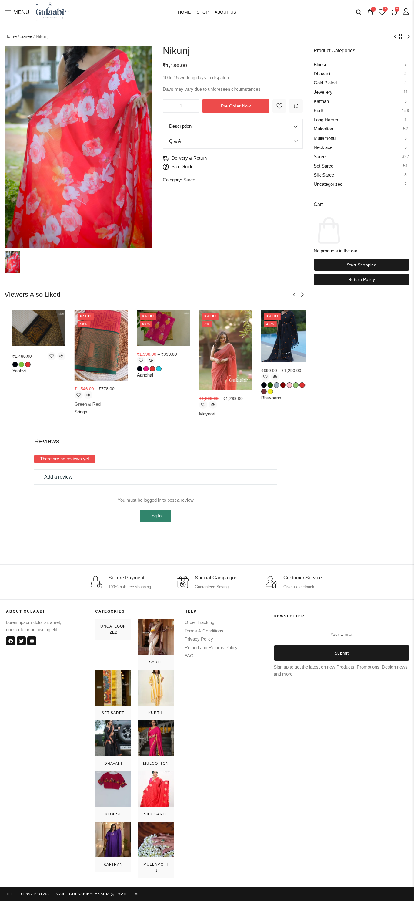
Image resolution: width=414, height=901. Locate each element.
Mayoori (199, 413)
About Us (225, 12)
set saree (323, 166)
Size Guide (182, 166)
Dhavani (322, 73)
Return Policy (361, 279)
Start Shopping (361, 265)
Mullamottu (325, 138)
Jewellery (323, 92)
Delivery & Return (189, 158)
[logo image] (52, 11)
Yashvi (11, 370)
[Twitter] (21, 640)
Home (184, 12)
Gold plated (325, 83)
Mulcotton (323, 129)
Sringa (73, 411)
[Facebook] (10, 640)
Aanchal (137, 375)
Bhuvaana (263, 397)
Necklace (323, 147)
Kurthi (319, 110)
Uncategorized (328, 184)
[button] (294, 294)
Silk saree (324, 175)
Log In (155, 515)
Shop (203, 12)
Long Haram (326, 119)
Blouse (320, 64)
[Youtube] (31, 640)
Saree (26, 36)
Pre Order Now (236, 105)
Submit (342, 653)
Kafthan (321, 101)
